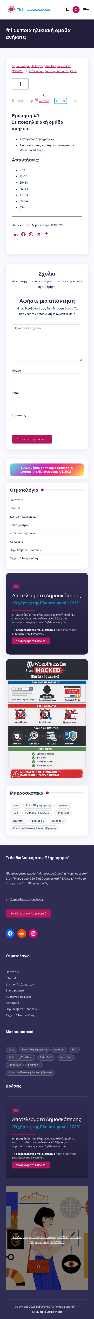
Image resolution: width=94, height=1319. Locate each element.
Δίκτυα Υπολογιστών (24, 516)
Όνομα (16, 370)
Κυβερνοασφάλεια (22, 533)
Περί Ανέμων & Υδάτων (25, 550)
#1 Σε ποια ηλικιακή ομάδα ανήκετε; (53, 71)
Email (15, 393)
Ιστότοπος (19, 415)
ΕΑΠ (15, 813)
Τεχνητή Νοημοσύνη (24, 558)
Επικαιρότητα (19, 525)
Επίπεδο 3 (58, 820)
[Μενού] (85, 9)
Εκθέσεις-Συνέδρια (37, 813)
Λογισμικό (16, 541)
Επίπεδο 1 (19, 820)
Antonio (44, 101)
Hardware (16, 500)
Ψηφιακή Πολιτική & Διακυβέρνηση (34, 828)
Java (16, 805)
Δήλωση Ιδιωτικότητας (47, 1311)
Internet (15, 508)
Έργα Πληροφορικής (38, 805)
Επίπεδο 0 (63, 813)
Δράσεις (63, 805)
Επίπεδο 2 (38, 820)
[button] (28, 913)
